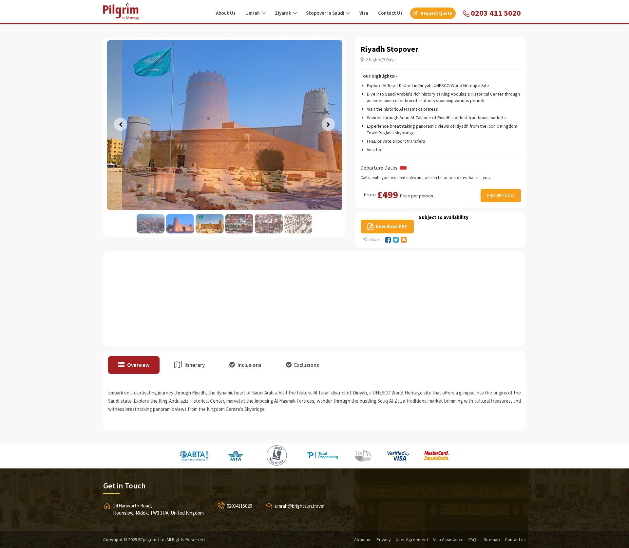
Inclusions (249, 365)
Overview (138, 365)
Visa (363, 13)
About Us (226, 13)
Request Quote (436, 13)
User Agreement (412, 539)
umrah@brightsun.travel (299, 506)
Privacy (383, 539)
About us (363, 539)
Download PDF (391, 226)
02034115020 (239, 506)
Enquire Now (500, 195)
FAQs (473, 539)
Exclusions (306, 365)
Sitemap (492, 539)
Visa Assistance (448, 539)
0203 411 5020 (495, 13)
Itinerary (194, 365)
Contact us (515, 539)
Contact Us (390, 13)
